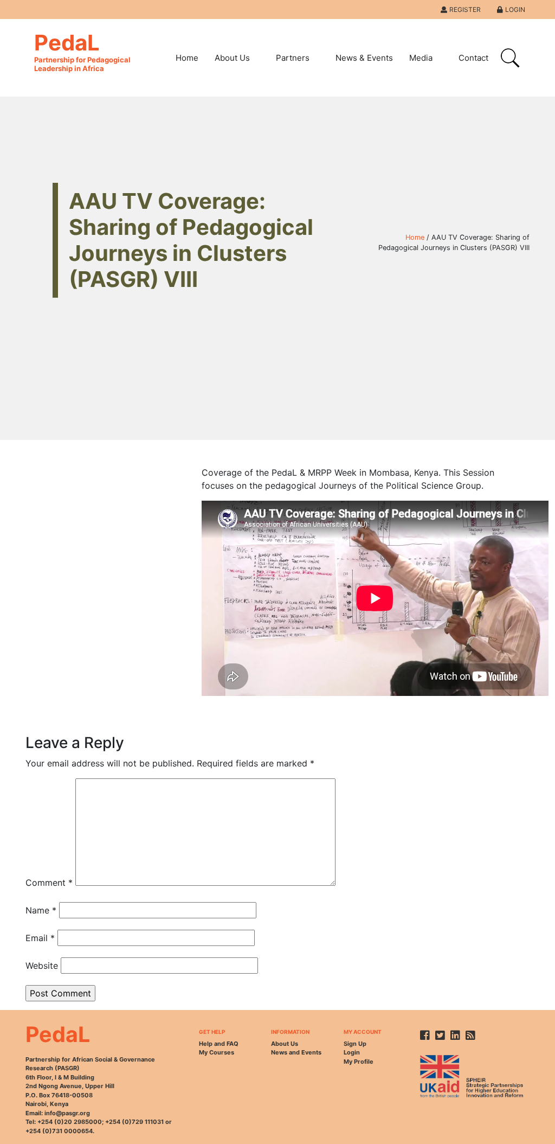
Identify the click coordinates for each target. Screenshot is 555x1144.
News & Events (364, 58)
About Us (232, 58)
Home (187, 58)
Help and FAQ (218, 1043)
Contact (473, 58)
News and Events (296, 1052)
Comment (49, 882)
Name (40, 910)
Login (515, 9)
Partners (292, 58)
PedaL (82, 51)
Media (421, 58)
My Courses (216, 1052)
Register (465, 9)
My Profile (358, 1061)
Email (40, 937)
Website (41, 965)
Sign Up (355, 1043)
